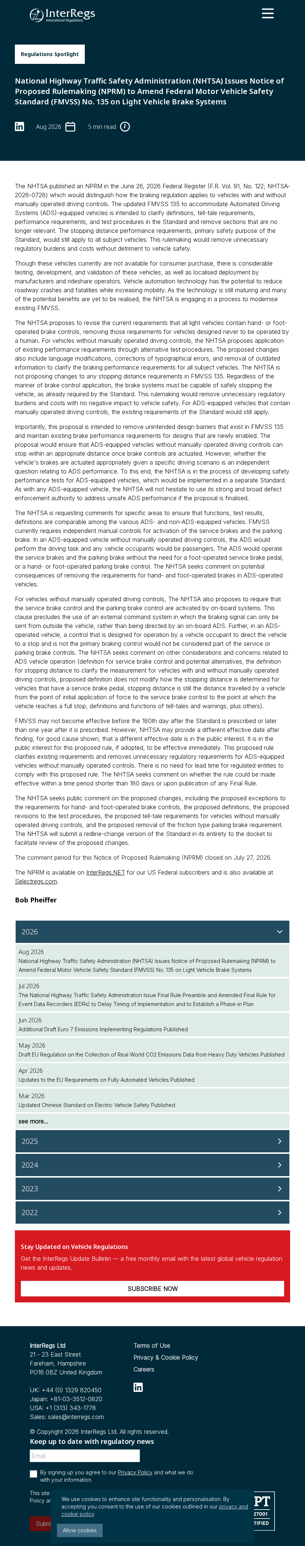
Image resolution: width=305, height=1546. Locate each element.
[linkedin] (138, 1387)
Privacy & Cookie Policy (166, 1357)
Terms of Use (152, 1345)
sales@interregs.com (76, 1416)
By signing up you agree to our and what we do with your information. (116, 1476)
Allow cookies (80, 1530)
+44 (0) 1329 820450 (72, 1390)
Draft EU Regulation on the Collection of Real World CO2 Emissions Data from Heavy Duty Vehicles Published (152, 1054)
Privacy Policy (135, 1472)
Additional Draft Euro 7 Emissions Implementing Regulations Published (103, 1029)
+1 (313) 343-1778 (70, 1408)
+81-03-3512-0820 (76, 1399)
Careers (144, 1369)
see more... (33, 1121)
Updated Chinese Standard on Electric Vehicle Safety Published (97, 1105)
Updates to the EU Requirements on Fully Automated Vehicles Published (107, 1080)
